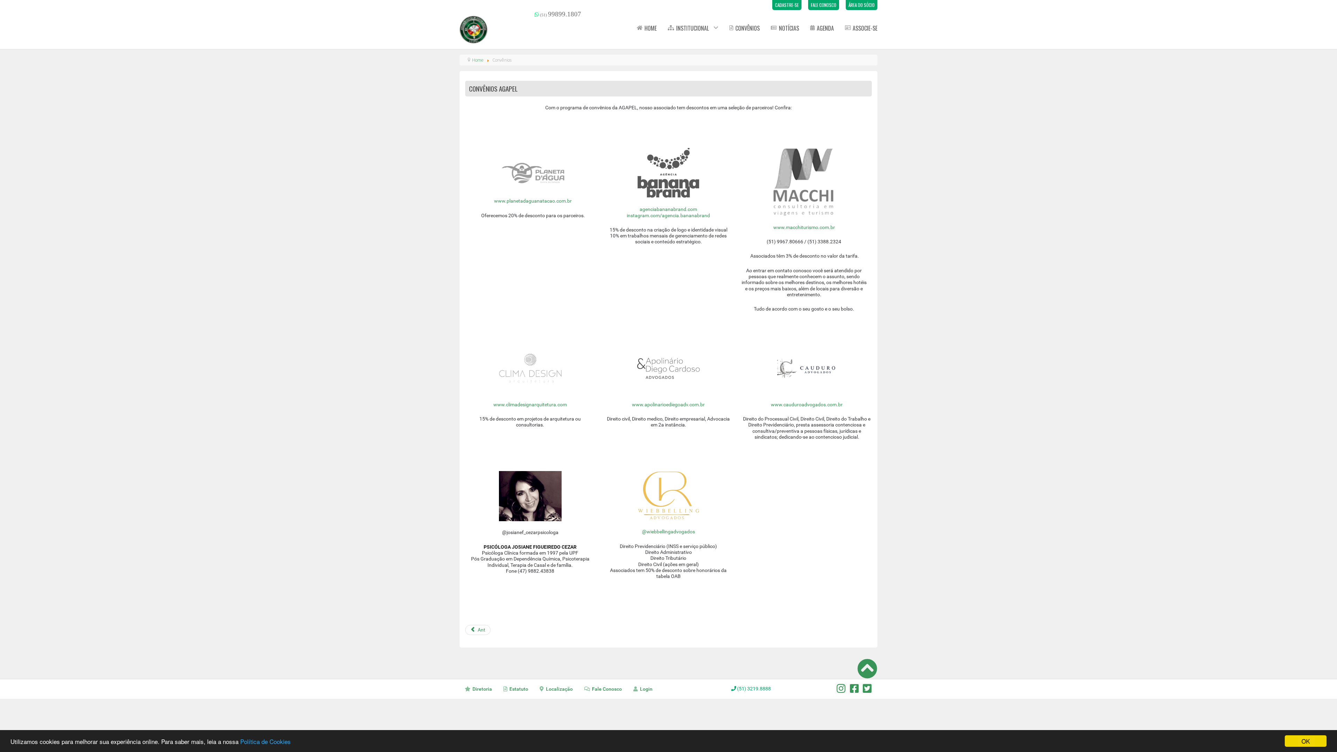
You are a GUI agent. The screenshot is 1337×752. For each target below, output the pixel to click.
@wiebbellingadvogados (668, 532)
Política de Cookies (265, 741)
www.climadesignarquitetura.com (530, 405)
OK (1305, 741)
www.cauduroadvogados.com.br (807, 405)
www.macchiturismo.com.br (804, 227)
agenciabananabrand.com (668, 209)
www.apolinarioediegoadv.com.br (668, 405)
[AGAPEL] (473, 30)
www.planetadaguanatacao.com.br (533, 201)
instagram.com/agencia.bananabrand (668, 216)
